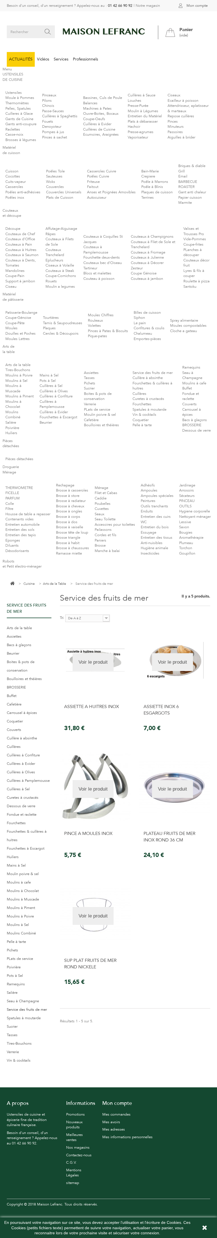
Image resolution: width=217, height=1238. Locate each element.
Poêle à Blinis (152, 187)
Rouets (51, 281)
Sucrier (89, 388)
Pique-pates (97, 336)
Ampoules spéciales (157, 496)
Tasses (89, 378)
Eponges (12, 540)
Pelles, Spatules (18, 108)
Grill (181, 171)
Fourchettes (142, 404)
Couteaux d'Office (20, 239)
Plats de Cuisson (59, 197)
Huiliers (11, 433)
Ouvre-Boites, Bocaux (100, 113)
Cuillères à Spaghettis (59, 116)
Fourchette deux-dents (101, 257)
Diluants (12, 545)
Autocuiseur (96, 197)
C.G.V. (71, 1162)
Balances (90, 103)
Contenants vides (19, 519)
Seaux (99, 514)
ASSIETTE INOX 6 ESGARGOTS (161, 710)
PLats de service (97, 409)
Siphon (139, 317)
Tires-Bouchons (17, 370)
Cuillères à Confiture (56, 396)
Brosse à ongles (69, 511)
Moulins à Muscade (23, 899)
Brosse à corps (68, 516)
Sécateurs (187, 496)
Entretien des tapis (20, 535)
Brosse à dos (66, 522)
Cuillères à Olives (54, 391)
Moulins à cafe (194, 383)
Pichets (89, 383)
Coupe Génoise (144, 273)
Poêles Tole (55, 171)
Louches (134, 100)
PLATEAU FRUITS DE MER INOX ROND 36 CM (169, 837)
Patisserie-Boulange (21, 312)
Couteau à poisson (98, 278)
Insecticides (150, 553)
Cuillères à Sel (51, 386)
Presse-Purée (138, 105)
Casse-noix (14, 134)
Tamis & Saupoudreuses (62, 323)
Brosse (100, 545)
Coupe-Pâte (15, 323)
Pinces (173, 121)
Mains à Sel (49, 375)
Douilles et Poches (20, 333)
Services (61, 59)
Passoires (175, 132)
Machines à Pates (97, 108)
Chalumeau (143, 333)
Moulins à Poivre (18, 375)
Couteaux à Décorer (147, 263)
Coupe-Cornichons (60, 276)
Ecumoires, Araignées (101, 134)
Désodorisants (17, 551)
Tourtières (51, 317)
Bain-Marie (150, 171)
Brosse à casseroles (72, 490)
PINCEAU (187, 501)
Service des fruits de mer (153, 373)
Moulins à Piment (19, 396)
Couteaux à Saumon (21, 255)
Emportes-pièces (147, 339)
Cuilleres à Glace (19, 113)
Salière (10, 422)
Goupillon (187, 553)
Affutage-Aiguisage (61, 228)
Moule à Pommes (19, 98)
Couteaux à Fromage (148, 252)
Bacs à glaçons (194, 420)
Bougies (185, 532)
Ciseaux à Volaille (59, 265)
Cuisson (11, 171)
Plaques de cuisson (157, 192)
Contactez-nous (79, 1155)
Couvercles (55, 187)
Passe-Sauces (53, 111)
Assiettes (91, 373)
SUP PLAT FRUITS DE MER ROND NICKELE (90, 964)
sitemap (72, 1183)
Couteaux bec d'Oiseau (102, 263)
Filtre (9, 509)
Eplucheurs (54, 260)
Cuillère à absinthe (148, 378)
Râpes (50, 234)
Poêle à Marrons (154, 181)
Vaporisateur (138, 137)
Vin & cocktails (144, 414)
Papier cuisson (190, 197)
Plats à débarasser (143, 121)
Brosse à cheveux (70, 506)
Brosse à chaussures (72, 548)
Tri (62, 618)
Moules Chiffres (101, 315)
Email (182, 176)
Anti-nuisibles (151, 543)
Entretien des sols (19, 529)
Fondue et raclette (21, 814)
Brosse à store (67, 496)
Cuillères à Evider (97, 124)
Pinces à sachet (54, 137)
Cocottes (12, 176)
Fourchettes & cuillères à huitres (27, 835)
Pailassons (103, 529)
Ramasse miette (69, 553)
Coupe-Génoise (18, 317)
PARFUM (12, 498)
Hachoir (134, 126)
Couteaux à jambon (147, 278)
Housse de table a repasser (27, 514)
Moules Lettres (17, 339)
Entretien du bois (155, 527)
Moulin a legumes (60, 286)
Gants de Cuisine (19, 119)
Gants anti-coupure (20, 124)
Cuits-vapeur (15, 181)
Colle (9, 503)
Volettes (94, 325)
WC (144, 522)
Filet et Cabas (106, 493)
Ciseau (10, 286)
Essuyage (148, 532)
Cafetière (91, 420)
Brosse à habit (67, 543)
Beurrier (46, 422)
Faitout (92, 187)
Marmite (185, 202)
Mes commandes (116, 1114)
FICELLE (12, 493)
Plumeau (186, 543)
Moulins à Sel (16, 380)
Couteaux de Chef (20, 234)
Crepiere (148, 176)
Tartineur (90, 268)
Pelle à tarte (142, 425)
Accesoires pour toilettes (115, 524)
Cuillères (139, 393)
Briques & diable (191, 166)
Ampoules (149, 490)
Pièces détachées (19, 459)
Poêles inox (14, 197)
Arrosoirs (186, 490)
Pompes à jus (53, 132)
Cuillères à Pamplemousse (28, 780)
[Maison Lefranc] (103, 31)
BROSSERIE (191, 425)
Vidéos (43, 59)
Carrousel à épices (22, 713)
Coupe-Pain (14, 276)
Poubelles (102, 503)
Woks (50, 181)
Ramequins (191, 367)
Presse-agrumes (140, 132)
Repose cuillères (181, 116)
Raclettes (12, 129)
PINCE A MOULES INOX (88, 833)
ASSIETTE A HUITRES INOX (91, 706)
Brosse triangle (68, 537)
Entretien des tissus (156, 537)
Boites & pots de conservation (20, 666)
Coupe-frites (193, 244)
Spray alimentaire (184, 320)
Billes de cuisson (147, 312)
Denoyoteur (51, 126)
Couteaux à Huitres (20, 250)
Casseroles (14, 187)
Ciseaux (174, 95)
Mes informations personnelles (127, 1137)
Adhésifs (148, 485)
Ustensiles (13, 92)
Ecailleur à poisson (183, 100)
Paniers (100, 540)
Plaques (49, 328)
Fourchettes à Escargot (58, 417)
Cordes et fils (105, 535)
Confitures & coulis (149, 328)
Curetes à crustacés (148, 399)
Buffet (187, 388)
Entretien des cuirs (156, 516)
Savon (184, 527)
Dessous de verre (196, 430)
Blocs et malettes (97, 273)
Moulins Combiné (21, 933)
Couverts (189, 404)
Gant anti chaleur (192, 192)
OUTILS (185, 506)
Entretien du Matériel (145, 116)
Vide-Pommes (194, 239)
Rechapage (65, 485)
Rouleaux (95, 320)
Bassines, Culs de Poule (102, 98)
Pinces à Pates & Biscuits (108, 331)
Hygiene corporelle (194, 511)
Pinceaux (49, 95)
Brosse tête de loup (72, 532)
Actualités (20, 59)
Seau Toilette (105, 519)
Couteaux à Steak (59, 271)
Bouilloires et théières (101, 425)
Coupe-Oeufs (94, 119)
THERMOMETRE (19, 488)
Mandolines (15, 271)
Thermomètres (17, 103)
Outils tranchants (154, 506)
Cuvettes (102, 509)
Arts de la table (18, 365)
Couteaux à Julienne (147, 257)
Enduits (147, 511)
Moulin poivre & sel (100, 414)
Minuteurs (176, 126)
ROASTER (186, 187)
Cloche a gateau (183, 331)
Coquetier (141, 420)
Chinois (48, 105)
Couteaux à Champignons (152, 236)
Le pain (140, 323)
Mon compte (197, 5)
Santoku (189, 286)
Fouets (47, 121)
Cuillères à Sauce (141, 95)
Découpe (12, 228)
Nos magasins (78, 1147)
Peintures (148, 501)
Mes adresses (113, 1129)
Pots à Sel (48, 380)
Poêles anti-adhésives (22, 192)
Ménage (101, 488)
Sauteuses (54, 176)
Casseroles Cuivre (101, 171)
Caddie (101, 498)
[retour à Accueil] (12, 583)
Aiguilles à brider (181, 137)
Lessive (185, 522)
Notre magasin (148, 5)
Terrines (147, 197)
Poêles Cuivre (98, 176)
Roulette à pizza (196, 281)
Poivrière (12, 428)
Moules (11, 328)
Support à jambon (20, 281)
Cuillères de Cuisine (99, 129)
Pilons (47, 100)
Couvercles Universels (63, 192)
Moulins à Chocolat (23, 891)
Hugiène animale (154, 548)
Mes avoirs (111, 1122)
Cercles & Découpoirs (61, 333)
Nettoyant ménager (195, 516)
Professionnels (85, 59)
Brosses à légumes (20, 140)
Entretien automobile (22, 524)
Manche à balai (107, 551)
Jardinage (187, 485)
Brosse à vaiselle (69, 527)
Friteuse (93, 181)
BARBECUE (187, 181)
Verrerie (90, 404)
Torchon (185, 548)
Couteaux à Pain (18, 244)
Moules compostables (188, 325)
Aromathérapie (191, 537)
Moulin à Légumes (143, 111)
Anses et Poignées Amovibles (111, 192)
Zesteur (137, 268)
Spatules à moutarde (149, 409)
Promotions (75, 1114)
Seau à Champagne (23, 1001)
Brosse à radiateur (71, 501)
